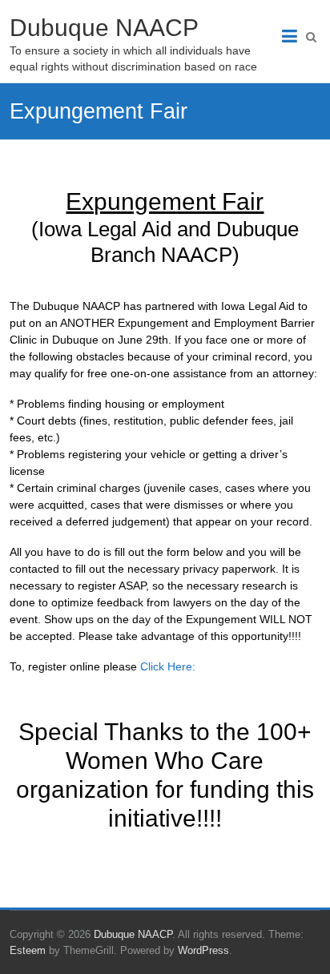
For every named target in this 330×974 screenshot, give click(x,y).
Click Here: (167, 666)
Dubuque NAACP (104, 27)
